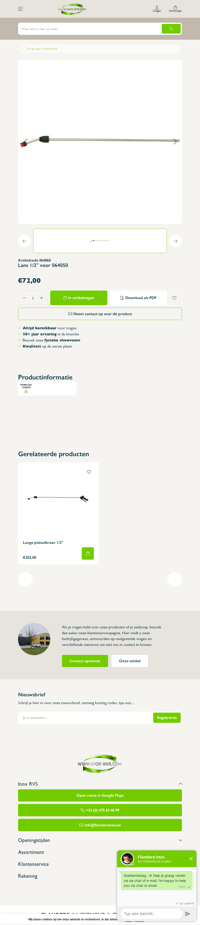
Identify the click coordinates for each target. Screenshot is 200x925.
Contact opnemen (85, 661)
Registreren (167, 717)
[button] (25, 142)
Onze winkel (129, 661)
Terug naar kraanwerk (41, 48)
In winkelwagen (81, 297)
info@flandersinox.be (102, 825)
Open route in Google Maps (100, 795)
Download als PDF (141, 297)
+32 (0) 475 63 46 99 (102, 810)
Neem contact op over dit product (102, 313)
